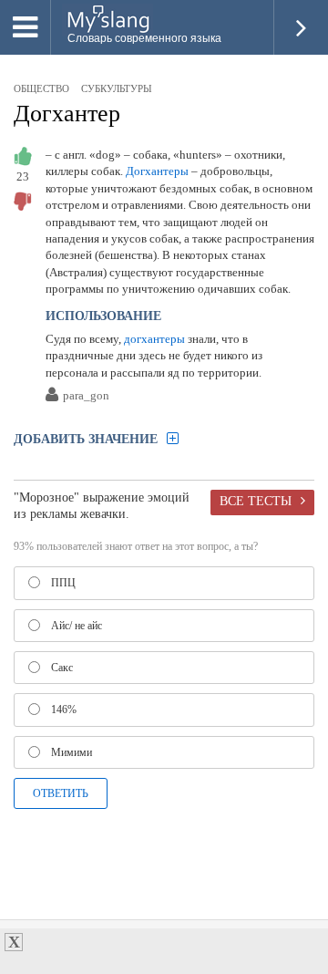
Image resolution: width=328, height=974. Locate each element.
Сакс (62, 667)
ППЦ (63, 582)
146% (64, 709)
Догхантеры (157, 171)
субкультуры (116, 88)
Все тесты (256, 500)
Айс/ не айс (76, 625)
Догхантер (67, 113)
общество (41, 88)
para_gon (86, 396)
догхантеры (154, 339)
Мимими (71, 752)
